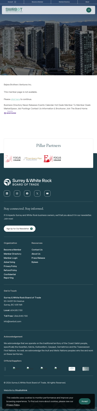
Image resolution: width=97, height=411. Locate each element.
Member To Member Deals (77, 105)
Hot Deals (59, 105)
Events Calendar (46, 105)
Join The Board (73, 108)
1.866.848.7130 (21, 316)
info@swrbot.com (12, 321)
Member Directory (64, 2)
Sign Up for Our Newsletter (18, 229)
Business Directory (13, 105)
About (87, 2)
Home (84, 108)
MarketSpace (10, 108)
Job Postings (23, 108)
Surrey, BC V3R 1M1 (13, 304)
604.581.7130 (16, 310)
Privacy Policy (12, 404)
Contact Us (36, 108)
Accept (85, 401)
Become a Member (37, 2)
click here (15, 99)
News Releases (30, 105)
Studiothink (21, 390)
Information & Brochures (54, 108)
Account (10, 2)
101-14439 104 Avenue (14, 301)
